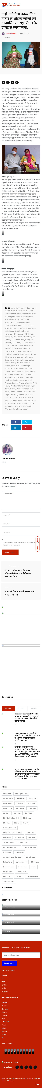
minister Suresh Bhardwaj (12, 857)
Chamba (5, 1006)
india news (9, 360)
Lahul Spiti (5, 1022)
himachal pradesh (9, 828)
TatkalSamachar (9, 881)
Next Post (9, 587)
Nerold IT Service (7, 1081)
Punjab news (22, 867)
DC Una (25, 342)
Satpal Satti (15, 397)
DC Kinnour (29, 334)
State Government (19, 403)
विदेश (3, 982)
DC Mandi (18, 337)
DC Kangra (18, 334)
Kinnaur (4, 1015)
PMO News (35, 862)
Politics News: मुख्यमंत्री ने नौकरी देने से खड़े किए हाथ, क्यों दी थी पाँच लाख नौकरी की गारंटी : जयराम (27, 737)
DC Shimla (29, 813)
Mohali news (19, 374)
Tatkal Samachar (32, 877)
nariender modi (16, 380)
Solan (4, 1034)
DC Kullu (8, 337)
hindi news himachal (13, 357)
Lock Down (7, 852)
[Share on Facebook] (3, 82)
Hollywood (28, 357)
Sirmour (4, 1031)
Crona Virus (30, 328)
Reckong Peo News (19, 394)
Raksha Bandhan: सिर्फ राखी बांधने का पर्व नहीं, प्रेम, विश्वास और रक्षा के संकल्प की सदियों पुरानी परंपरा (26, 717)
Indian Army (10, 363)
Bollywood (20, 311)
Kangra (4, 1012)
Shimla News (7, 872)
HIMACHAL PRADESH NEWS (24, 354)
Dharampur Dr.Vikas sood (22, 345)
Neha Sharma (8, 458)
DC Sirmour (27, 818)
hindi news (30, 833)
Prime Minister (23, 389)
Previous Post (14, 566)
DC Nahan (27, 337)
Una (3, 1038)
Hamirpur (5, 1009)
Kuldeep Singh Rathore (11, 847)
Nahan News (19, 377)
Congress (9, 322)
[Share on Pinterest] (17, 82)
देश (3, 979)
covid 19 (21, 328)
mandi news (16, 371)
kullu (3, 1019)
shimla (23, 397)
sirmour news (16, 400)
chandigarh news (12, 316)
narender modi (21, 862)
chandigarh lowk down (26, 314)
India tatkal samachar (24, 360)
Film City (9, 348)
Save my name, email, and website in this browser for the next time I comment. (21, 544)
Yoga (25, 409)
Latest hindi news (20, 368)
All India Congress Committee (24, 308)
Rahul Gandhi (16, 392)
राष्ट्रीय (4, 988)
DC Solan (16, 342)
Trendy (34, 708)
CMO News (24, 319)
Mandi (4, 1025)
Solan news (28, 400)
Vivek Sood (20, 724)
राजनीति (4, 985)
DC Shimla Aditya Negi (21, 340)
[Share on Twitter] (8, 82)
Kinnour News (11, 366)
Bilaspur (4, 1003)
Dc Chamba (20, 331)
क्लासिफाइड (5, 991)
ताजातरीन (4, 975)
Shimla (4, 1028)
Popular (21, 708)
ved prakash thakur (23, 406)
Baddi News (10, 311)
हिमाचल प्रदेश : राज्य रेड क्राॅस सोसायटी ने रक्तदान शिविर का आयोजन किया (18, 573)
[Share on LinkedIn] (12, 82)
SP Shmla (19, 877)
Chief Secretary (12, 319)
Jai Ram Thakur (23, 363)
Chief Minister (27, 316)
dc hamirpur (7, 808)
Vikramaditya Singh (13, 409)
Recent (8, 708)
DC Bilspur (9, 331)
